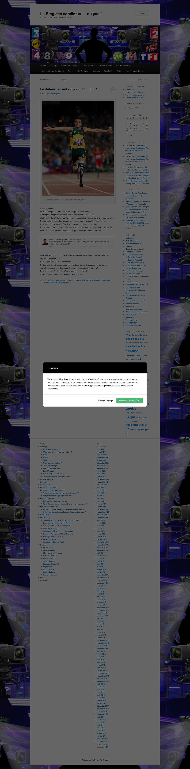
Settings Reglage (105, 400)
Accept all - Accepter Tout (129, 400)
